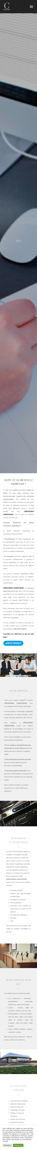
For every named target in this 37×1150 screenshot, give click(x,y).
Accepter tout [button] (18, 1145)
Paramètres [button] (7, 1145)
